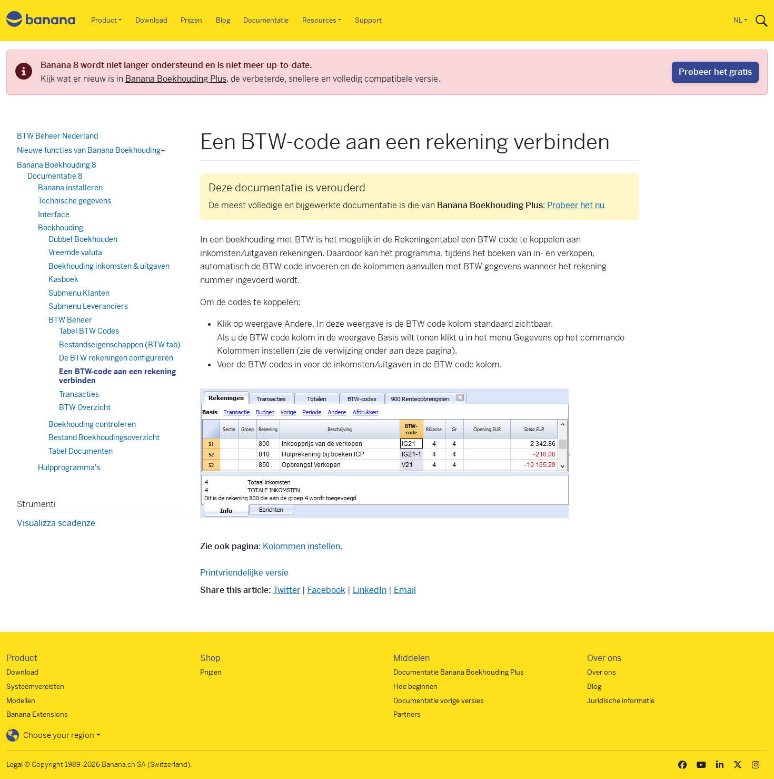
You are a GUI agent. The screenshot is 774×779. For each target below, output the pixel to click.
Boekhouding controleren (92, 424)
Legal (14, 764)
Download (151, 20)
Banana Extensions (37, 714)
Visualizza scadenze (56, 523)
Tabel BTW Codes (89, 331)
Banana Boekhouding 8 (56, 165)
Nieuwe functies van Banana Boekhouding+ (91, 150)
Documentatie (266, 20)
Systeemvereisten (35, 686)
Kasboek (63, 279)
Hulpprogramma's (69, 467)
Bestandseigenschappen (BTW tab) (120, 344)
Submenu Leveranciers (88, 306)
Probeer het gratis (715, 71)
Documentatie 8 (55, 176)
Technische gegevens (74, 201)
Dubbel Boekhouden (82, 239)
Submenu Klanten (79, 293)
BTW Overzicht (85, 407)
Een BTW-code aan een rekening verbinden (117, 376)
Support (368, 20)
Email (405, 590)
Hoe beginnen (415, 686)
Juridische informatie (620, 700)
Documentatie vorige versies (438, 700)
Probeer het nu (575, 205)
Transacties (79, 394)
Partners (407, 714)
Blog (223, 20)
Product (104, 20)
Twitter (286, 590)
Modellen (20, 700)
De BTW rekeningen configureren (116, 358)
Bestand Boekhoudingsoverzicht (104, 437)
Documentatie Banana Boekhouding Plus (458, 672)
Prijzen (191, 20)
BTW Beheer (70, 320)
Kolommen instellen (301, 546)
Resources (319, 20)
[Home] (41, 21)
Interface (54, 214)
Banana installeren (70, 187)
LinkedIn (369, 590)
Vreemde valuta (75, 252)
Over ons (601, 672)
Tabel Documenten (80, 451)
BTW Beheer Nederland (57, 136)
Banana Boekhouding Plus (175, 78)
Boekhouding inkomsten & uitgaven (109, 266)
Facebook (326, 590)
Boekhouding (60, 227)
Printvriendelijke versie (244, 572)
